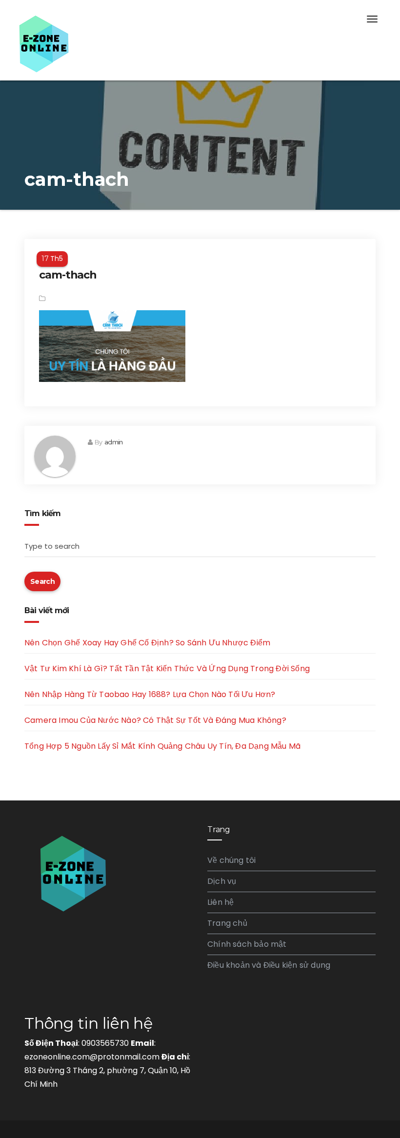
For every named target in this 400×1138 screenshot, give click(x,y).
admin (113, 442)
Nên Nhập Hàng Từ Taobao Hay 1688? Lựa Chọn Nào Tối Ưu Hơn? (150, 694)
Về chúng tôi (231, 860)
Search (42, 581)
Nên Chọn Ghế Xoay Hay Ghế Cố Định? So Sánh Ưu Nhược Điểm (147, 642)
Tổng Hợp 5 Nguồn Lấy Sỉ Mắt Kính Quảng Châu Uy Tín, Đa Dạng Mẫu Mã (162, 746)
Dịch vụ (221, 881)
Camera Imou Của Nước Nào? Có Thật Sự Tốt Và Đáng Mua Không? (155, 720)
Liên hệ (220, 902)
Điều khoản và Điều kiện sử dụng (268, 965)
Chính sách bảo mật (247, 944)
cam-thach (68, 274)
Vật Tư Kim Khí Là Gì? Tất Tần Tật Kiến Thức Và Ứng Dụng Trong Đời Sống (167, 668)
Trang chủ (227, 923)
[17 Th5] (200, 246)
